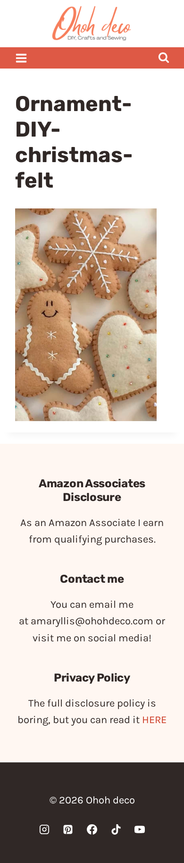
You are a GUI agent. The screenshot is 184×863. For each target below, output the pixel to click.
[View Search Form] (163, 58)
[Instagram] (44, 829)
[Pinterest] (68, 829)
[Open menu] (21, 58)
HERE (154, 720)
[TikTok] (116, 829)
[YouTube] (139, 829)
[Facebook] (92, 829)
